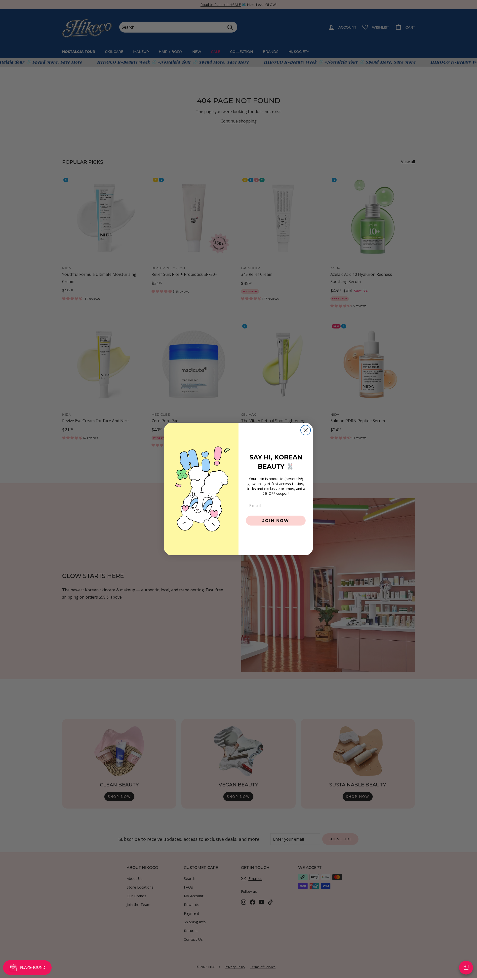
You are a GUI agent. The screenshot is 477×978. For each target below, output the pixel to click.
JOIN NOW (275, 520)
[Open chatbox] (466, 968)
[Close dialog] (306, 430)
